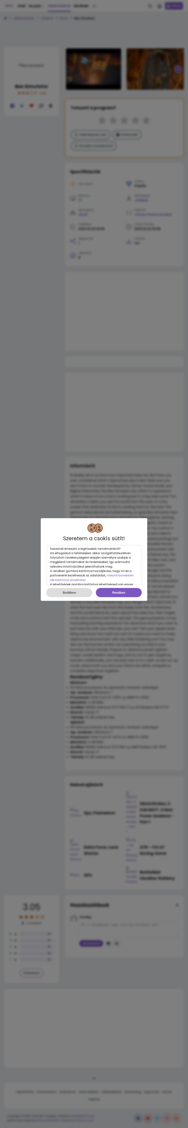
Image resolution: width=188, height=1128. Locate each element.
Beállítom (69, 592)
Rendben (118, 592)
